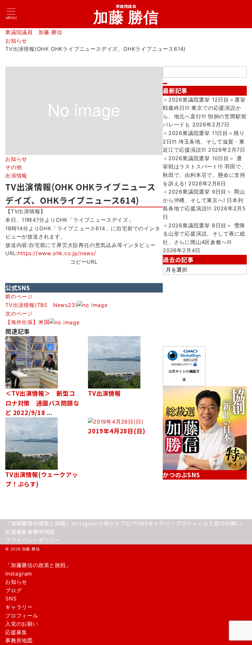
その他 (13, 167)
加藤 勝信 (126, 17)
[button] (84, 270)
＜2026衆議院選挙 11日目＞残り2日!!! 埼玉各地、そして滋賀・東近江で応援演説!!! (203, 141)
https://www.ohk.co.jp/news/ (57, 253)
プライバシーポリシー (32, 540)
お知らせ (16, 159)
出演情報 (16, 175)
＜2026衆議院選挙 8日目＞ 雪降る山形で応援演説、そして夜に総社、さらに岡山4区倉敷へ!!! (204, 233)
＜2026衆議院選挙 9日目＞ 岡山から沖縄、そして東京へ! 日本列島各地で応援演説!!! (204, 200)
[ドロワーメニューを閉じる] (2, 558)
